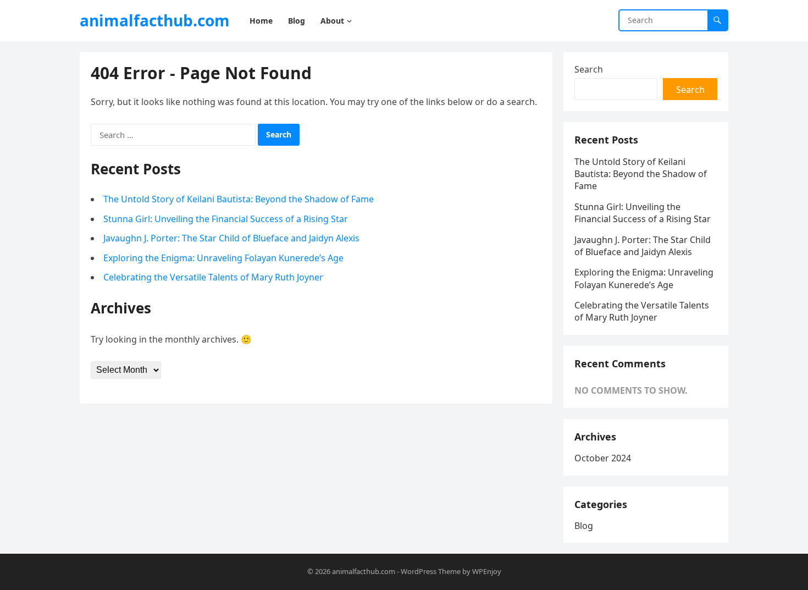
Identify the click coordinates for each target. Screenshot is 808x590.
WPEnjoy (486, 571)
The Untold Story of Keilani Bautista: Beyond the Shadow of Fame (238, 199)
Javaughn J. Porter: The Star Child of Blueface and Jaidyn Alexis (231, 238)
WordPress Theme (431, 571)
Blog (583, 526)
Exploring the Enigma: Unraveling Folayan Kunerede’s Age (223, 258)
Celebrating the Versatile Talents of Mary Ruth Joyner (213, 277)
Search (588, 69)
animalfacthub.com (155, 20)
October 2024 (602, 458)
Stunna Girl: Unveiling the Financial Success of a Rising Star (225, 219)
